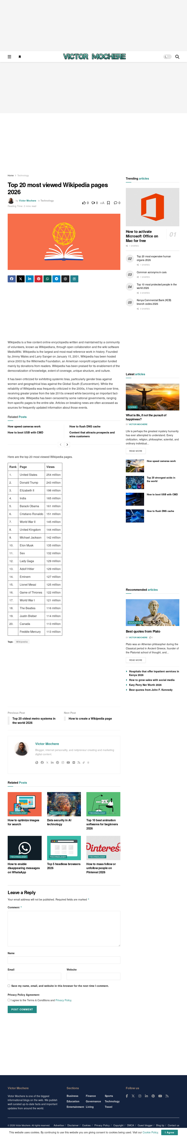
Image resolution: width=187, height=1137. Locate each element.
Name (11, 953)
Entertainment (75, 1107)
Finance (91, 1096)
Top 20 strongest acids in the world (161, 479)
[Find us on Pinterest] (153, 1096)
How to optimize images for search (23, 822)
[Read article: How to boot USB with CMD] (135, 499)
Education (135, 622)
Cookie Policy (150, 1132)
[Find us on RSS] (167, 1096)
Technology (23, 175)
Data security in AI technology (59, 822)
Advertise (59, 1125)
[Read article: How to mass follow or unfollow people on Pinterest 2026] (103, 848)
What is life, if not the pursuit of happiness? (146, 417)
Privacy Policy (63, 1000)
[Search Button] (177, 56)
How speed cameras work (24, 426)
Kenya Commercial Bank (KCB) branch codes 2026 (154, 302)
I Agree (169, 1132)
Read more (137, 450)
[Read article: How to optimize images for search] (25, 804)
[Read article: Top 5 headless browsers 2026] (64, 848)
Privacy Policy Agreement (23, 994)
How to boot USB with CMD (25, 432)
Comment (15, 907)
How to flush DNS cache (84, 426)
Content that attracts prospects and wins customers (92, 434)
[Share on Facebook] (12, 278)
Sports (109, 1096)
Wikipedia (22, 641)
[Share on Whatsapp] (47, 278)
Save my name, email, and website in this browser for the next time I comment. (60, 986)
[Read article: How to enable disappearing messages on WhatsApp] (25, 848)
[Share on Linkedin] (30, 278)
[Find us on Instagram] (139, 1096)
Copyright (118, 1125)
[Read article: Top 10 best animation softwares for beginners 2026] (103, 804)
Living (132, 407)
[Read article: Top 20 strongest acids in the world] (135, 482)
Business (72, 1096)
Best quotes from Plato (143, 631)
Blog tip (160, 1125)
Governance (93, 1101)
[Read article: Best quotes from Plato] (152, 612)
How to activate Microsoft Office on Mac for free (142, 236)
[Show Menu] (9, 56)
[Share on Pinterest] (39, 278)
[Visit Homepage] (94, 56)
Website (72, 969)
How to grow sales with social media (152, 680)
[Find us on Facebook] (127, 1096)
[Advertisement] (93, 25)
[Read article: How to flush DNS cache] (135, 516)
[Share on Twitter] (21, 278)
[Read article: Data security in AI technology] (64, 804)
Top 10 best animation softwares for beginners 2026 (102, 824)
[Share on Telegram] (56, 278)
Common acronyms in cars (152, 272)
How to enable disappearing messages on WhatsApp (24, 868)
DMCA (130, 1125)
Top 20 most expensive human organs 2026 (154, 258)
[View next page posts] (67, 444)
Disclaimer (73, 1125)
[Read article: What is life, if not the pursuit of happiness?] (152, 397)
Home (11, 175)
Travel (108, 1107)
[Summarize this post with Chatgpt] (65, 278)
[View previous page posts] (60, 444)
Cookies (86, 1125)
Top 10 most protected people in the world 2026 (157, 286)
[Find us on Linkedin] (146, 1096)
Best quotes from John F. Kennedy (151, 690)
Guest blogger (145, 1125)
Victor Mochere (27, 200)
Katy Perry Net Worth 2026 (145, 685)
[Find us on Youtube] (160, 1096)
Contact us (173, 1125)
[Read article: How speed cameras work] (135, 466)
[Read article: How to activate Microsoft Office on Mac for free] (152, 207)
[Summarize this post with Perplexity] (74, 278)
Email (11, 969)
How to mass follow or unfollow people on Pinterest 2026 (101, 868)
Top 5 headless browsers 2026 (64, 866)
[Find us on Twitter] (133, 1096)
